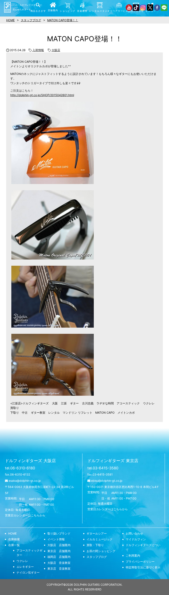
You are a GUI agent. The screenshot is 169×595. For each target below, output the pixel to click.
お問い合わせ (134, 533)
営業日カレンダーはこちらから (25, 515)
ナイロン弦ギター (28, 572)
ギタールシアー (97, 533)
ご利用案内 (133, 555)
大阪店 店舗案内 (58, 545)
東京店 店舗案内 (58, 551)
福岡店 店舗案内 (58, 556)
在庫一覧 (14, 545)
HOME (12, 533)
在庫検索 (14, 539)
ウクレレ (22, 561)
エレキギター (25, 566)
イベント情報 (56, 539)
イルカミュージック (100, 539)
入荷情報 (38, 50)
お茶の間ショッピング (101, 551)
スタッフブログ (97, 556)
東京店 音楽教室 (58, 568)
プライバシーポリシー (140, 561)
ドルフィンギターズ (30, 460)
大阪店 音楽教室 (58, 562)
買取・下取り (95, 545)
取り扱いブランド (58, 533)
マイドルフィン (136, 539)
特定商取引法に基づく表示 (143, 567)
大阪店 (56, 50)
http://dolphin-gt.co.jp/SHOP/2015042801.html (42, 95)
